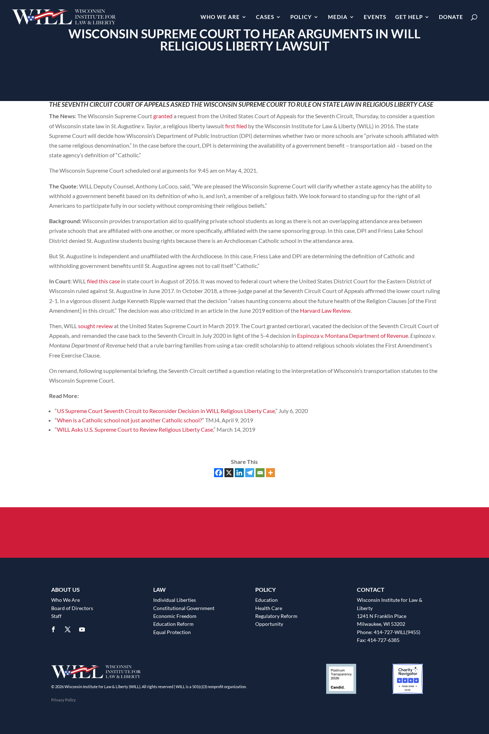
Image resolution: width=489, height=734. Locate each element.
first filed (236, 126)
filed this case (103, 281)
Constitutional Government (183, 608)
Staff (56, 616)
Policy (301, 17)
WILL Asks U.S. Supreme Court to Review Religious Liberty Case (135, 429)
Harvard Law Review (325, 310)
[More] (270, 472)
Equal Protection (172, 632)
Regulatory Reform (276, 616)
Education (266, 600)
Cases (265, 17)
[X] (228, 472)
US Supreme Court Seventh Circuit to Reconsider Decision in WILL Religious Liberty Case (166, 410)
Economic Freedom (175, 616)
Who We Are (220, 17)
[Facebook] (218, 472)
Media (338, 17)
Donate (451, 17)
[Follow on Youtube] (82, 629)
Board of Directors (72, 608)
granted (163, 115)
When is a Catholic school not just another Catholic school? (129, 420)
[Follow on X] (67, 629)
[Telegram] (249, 472)
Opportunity (269, 624)
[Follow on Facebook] (53, 629)
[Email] (260, 472)
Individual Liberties (174, 600)
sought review (95, 325)
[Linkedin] (239, 472)
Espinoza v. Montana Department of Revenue (352, 335)
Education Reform (173, 624)
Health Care (268, 608)
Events (375, 17)
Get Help (409, 17)
